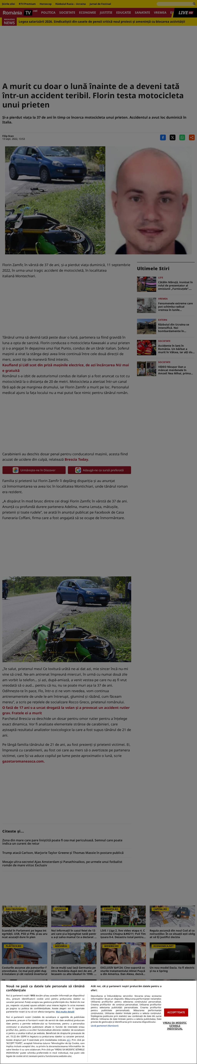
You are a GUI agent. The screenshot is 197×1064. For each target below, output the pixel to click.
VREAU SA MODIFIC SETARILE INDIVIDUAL (175, 1025)
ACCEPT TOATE (176, 1012)
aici (68, 1040)
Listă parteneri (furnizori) (105, 1025)
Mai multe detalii (65, 1011)
